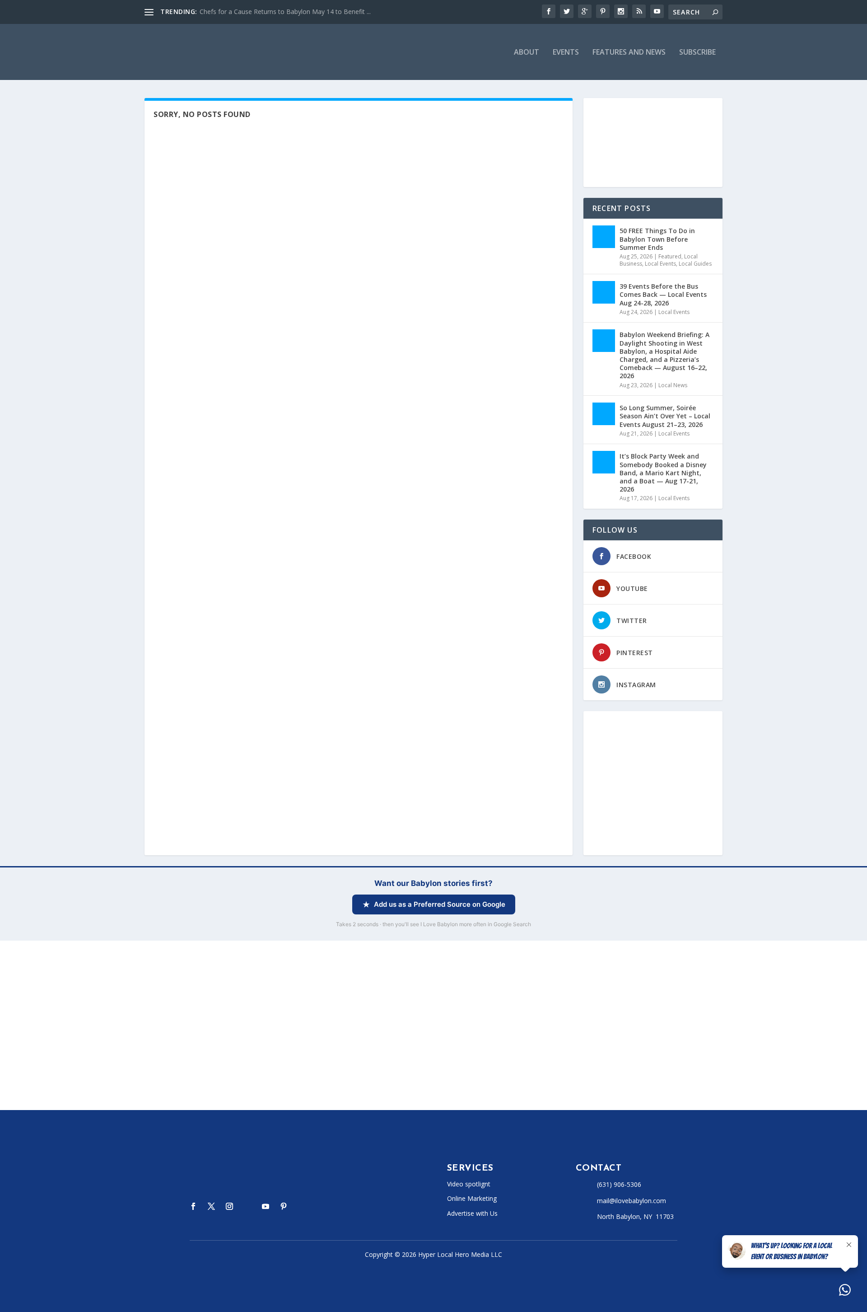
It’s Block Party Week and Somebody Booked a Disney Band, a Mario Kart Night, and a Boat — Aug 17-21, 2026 (663, 472)
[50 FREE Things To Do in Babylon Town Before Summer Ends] (603, 236)
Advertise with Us (472, 1213)
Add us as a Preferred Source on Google (439, 904)
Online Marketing (472, 1198)
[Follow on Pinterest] (283, 1206)
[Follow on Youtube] (265, 1206)
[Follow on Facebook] (193, 1206)
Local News (672, 385)
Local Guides (695, 263)
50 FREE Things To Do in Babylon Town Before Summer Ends (657, 238)
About (526, 52)
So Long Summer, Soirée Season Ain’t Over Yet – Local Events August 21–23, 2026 (665, 415)
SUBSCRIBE (697, 52)
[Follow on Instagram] (229, 1206)
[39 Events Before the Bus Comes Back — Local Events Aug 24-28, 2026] (603, 292)
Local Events (660, 263)
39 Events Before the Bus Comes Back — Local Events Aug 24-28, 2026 (663, 294)
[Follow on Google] (301, 1206)
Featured (669, 256)
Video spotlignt (468, 1184)
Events (566, 52)
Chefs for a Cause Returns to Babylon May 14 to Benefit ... (285, 11)
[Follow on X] (211, 1206)
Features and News (629, 52)
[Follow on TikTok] (247, 1206)
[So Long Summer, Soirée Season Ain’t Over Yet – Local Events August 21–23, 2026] (603, 414)
